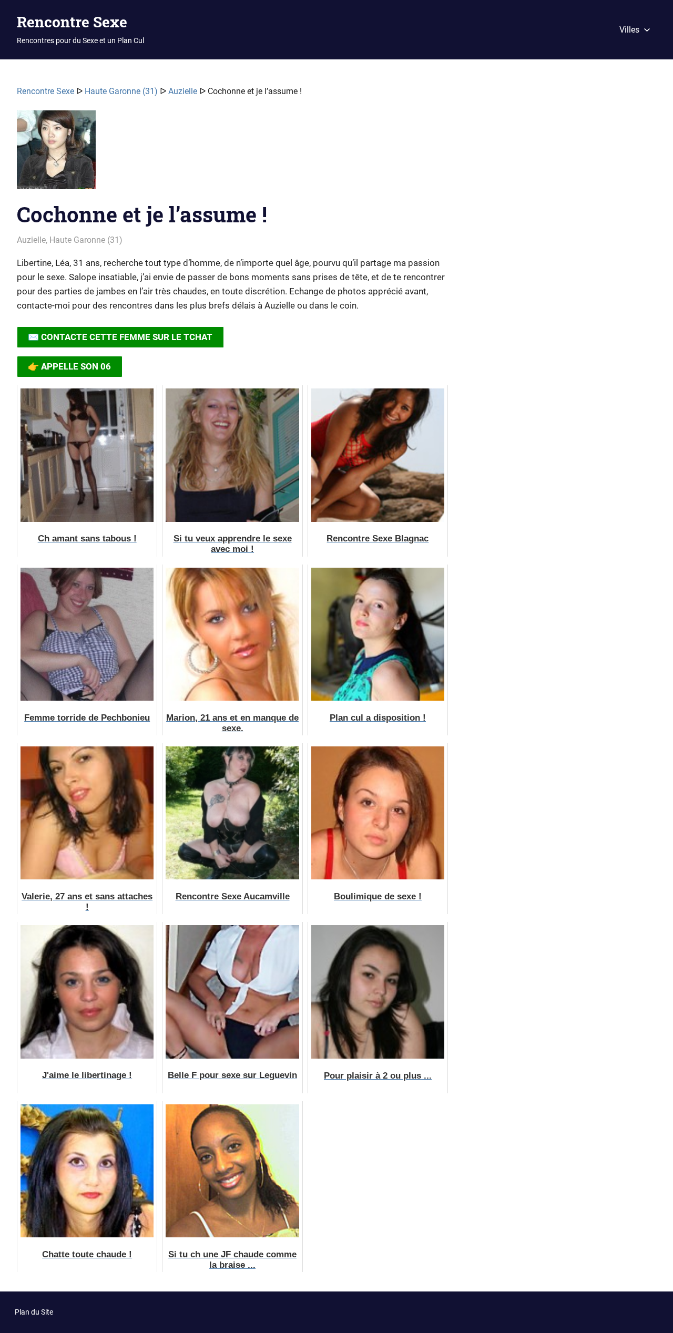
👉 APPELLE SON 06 (69, 366)
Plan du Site (34, 1312)
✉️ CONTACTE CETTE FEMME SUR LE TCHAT (120, 337)
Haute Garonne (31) (121, 91)
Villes (629, 30)
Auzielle (182, 91)
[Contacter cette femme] (56, 154)
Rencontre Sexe (72, 22)
